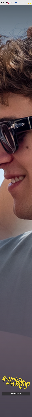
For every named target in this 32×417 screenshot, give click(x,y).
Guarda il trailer (16, 393)
